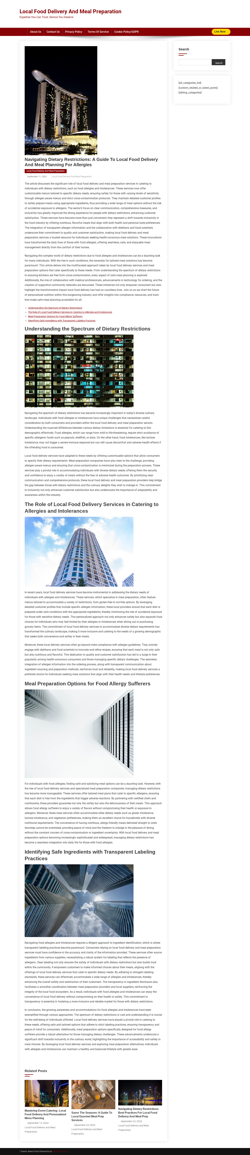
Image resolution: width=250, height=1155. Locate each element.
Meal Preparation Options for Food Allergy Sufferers (55, 316)
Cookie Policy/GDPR (126, 31)
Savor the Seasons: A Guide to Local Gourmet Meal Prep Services (91, 1116)
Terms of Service (98, 31)
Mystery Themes (60, 1151)
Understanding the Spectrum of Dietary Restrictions (55, 308)
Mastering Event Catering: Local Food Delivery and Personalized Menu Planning (45, 1114)
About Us (35, 31)
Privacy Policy (73, 31)
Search (184, 49)
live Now (220, 31)
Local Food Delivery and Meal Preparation (46, 171)
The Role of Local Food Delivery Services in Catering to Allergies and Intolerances (70, 312)
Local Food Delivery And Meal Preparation (70, 11)
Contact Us (53, 31)
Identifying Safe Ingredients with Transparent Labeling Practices (61, 320)
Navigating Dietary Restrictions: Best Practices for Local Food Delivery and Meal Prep (138, 1112)
